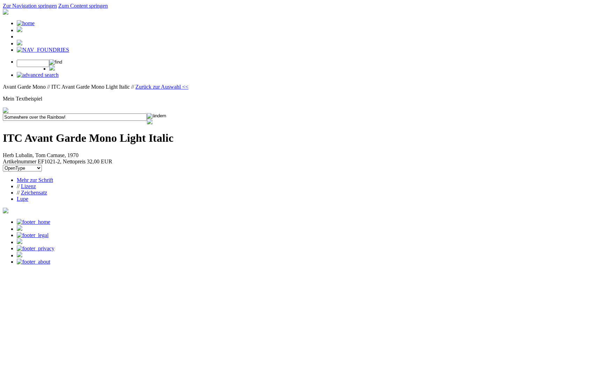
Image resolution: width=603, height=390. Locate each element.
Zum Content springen (83, 6)
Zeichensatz (34, 193)
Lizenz (28, 186)
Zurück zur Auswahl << (161, 87)
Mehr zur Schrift (35, 180)
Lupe (22, 199)
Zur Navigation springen (30, 6)
